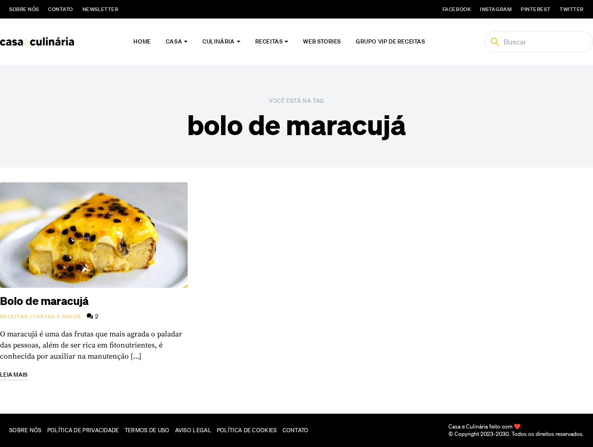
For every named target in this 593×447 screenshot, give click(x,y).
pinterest (535, 9)
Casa (174, 41)
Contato (60, 9)
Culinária (218, 41)
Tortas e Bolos (56, 316)
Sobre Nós (24, 9)
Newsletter (100, 9)
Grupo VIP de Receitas (390, 41)
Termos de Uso (147, 430)
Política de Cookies (247, 430)
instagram (495, 9)
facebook (456, 9)
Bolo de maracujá (44, 301)
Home (142, 41)
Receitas (269, 41)
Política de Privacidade (83, 430)
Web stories (322, 41)
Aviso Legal (193, 430)
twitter (572, 9)
